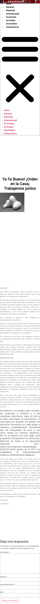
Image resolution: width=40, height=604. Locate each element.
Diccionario (11, 23)
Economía (11, 17)
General (10, 7)
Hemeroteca (12, 27)
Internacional (12, 13)
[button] (20, 69)
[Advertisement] (20, 156)
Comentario (5, 552)
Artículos (10, 20)
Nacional (10, 10)
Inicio (8, 3)
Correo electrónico (7, 584)
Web (1, 592)
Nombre (3, 576)
